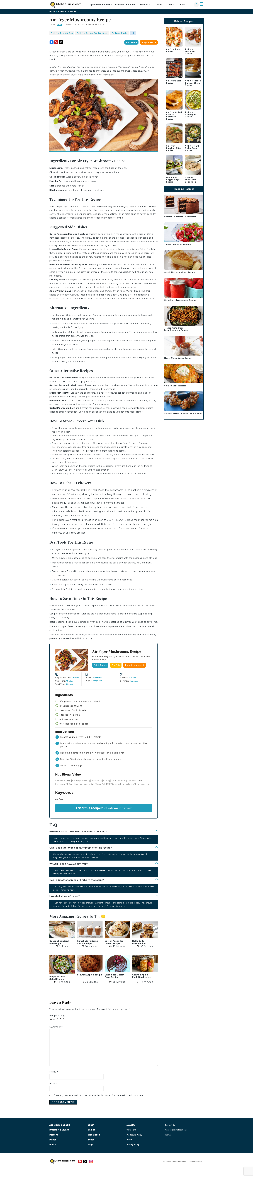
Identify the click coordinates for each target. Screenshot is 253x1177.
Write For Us (131, 1130)
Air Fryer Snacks (120, 33)
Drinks (170, 4)
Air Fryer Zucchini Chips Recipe (173, 148)
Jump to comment (134, 665)
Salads (91, 1129)
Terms (168, 1135)
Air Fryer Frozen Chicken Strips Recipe (193, 83)
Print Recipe (131, 42)
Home (52, 11)
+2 (133, 33)
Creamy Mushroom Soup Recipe (191, 179)
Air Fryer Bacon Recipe (174, 82)
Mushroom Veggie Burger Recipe (173, 179)
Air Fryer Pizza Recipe (173, 50)
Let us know (110, 808)
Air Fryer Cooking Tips (62, 33)
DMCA (129, 1140)
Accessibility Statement (176, 1130)
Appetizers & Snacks (101, 4)
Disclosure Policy (134, 1135)
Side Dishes (94, 1135)
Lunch (182, 4)
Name (53, 1071)
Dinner (158, 4)
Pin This (116, 665)
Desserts (145, 4)
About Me (130, 1125)
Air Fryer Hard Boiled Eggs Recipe (192, 148)
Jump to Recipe (148, 42)
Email (53, 1083)
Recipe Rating (57, 1015)
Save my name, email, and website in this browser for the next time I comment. (99, 1095)
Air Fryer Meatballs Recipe (190, 51)
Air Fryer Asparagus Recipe (190, 114)
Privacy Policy (132, 1145)
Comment (56, 1027)
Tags (90, 1144)
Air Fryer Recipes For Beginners (92, 33)
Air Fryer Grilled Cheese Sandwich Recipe (174, 115)
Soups (91, 1139)
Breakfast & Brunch (125, 4)
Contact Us (170, 1125)
